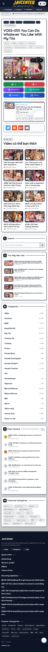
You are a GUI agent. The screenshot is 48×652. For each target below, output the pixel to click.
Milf (38, 22)
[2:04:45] (8, 286)
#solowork (39, 47)
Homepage (8, 9)
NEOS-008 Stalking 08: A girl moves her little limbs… (23, 580)
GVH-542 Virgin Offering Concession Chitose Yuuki (28, 293)
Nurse (41, 632)
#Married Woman (20, 47)
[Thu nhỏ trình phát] (32, 60)
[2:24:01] (8, 263)
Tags (27, 549)
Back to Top (6, 645)
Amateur (20, 625)
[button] (13, 84)
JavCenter (7, 13)
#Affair (7, 43)
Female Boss (5, 636)
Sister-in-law (15, 636)
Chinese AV (5, 632)
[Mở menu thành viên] (42, 3)
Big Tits (19, 22)
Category (19, 9)
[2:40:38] (8, 294)
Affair (6, 22)
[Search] (42, 245)
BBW (12, 22)
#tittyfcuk (8, 51)
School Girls (5, 629)
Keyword (39, 9)
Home (6, 549)
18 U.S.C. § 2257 (7, 563)
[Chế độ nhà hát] (37, 60)
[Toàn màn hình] (41, 60)
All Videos (29, 9)
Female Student (27, 629)
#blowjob (32, 43)
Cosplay (36, 629)
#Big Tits (23, 43)
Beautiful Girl (12, 625)
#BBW (14, 43)
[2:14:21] (8, 271)
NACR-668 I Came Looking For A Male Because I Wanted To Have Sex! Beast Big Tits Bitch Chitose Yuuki (28, 278)
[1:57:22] (8, 279)
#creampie (8, 47)
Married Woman (29, 22)
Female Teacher (23, 632)
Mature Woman (40, 625)
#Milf (31, 47)
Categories (16, 549)
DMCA (4, 567)
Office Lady (14, 632)
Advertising (6, 559)
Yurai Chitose (10, 25)
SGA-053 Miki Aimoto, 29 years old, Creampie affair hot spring (28, 270)
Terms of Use (7, 570)
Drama (13, 629)
